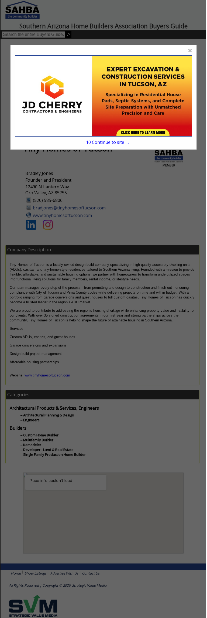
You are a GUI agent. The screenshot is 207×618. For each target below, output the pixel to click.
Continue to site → (108, 142)
